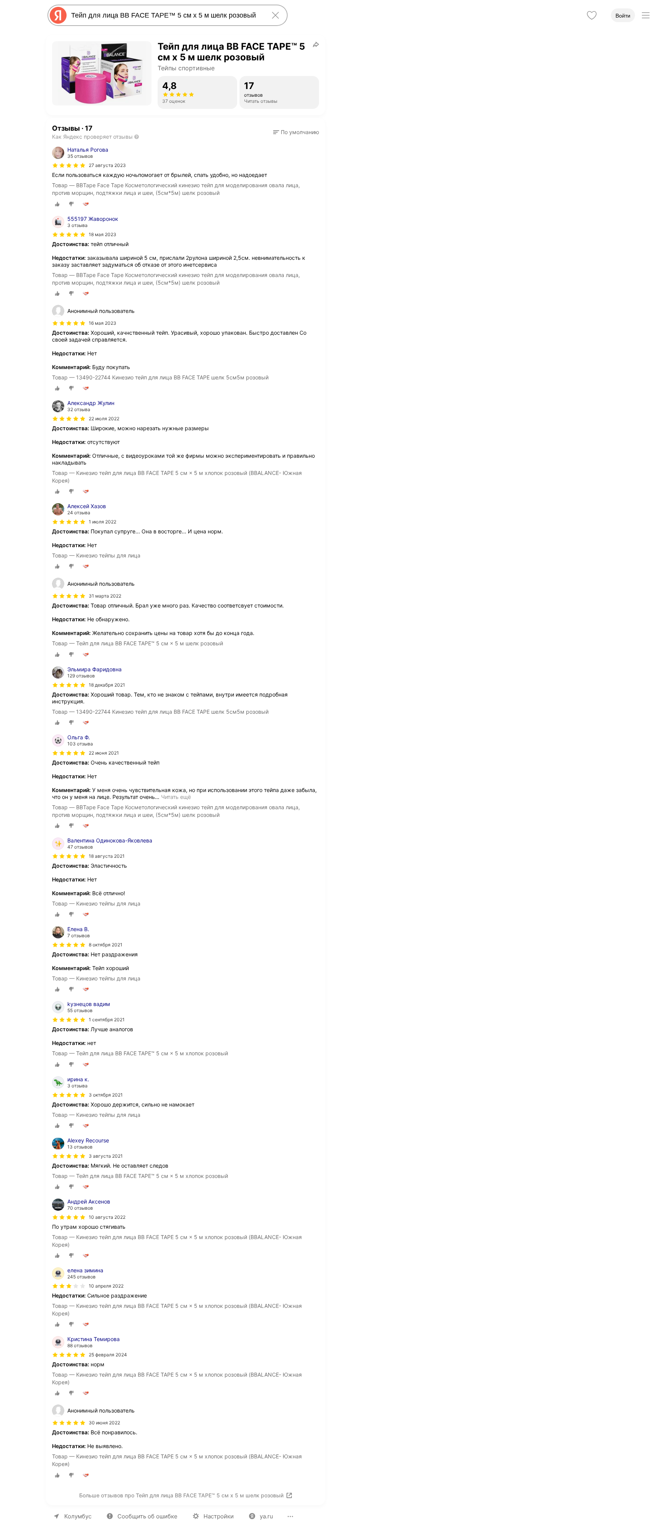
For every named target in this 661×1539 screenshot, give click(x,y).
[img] (69, 165)
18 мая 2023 (102, 234)
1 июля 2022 (102, 522)
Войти (622, 16)
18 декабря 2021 (107, 685)
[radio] (57, 204)
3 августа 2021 (106, 1156)
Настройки (219, 1516)
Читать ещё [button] (176, 797)
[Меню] (645, 15)
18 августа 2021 (107, 856)
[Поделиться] (316, 44)
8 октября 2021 (105, 945)
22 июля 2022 (104, 418)
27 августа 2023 (107, 165)
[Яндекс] (58, 15)
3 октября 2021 (106, 1095)
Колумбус (77, 1516)
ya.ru (266, 1516)
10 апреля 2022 (106, 1286)
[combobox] (166, 15)
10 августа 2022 (107, 1217)
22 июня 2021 (104, 753)
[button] (296, 132)
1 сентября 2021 (107, 1019)
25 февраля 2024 (108, 1355)
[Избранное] (591, 15)
